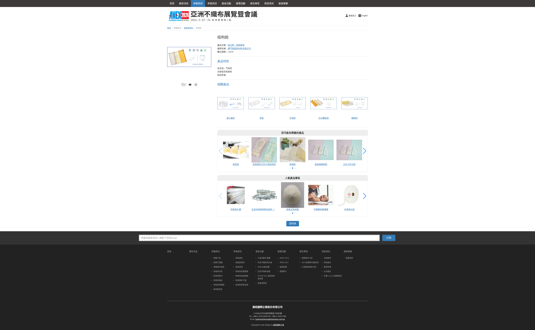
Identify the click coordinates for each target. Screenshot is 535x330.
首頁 (172, 3)
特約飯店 (327, 262)
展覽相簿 (283, 267)
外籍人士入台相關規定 (333, 276)
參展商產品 (188, 28)
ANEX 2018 (284, 258)
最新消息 (184, 3)
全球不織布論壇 (264, 271)
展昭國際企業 (278, 325)
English (365, 16)
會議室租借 (240, 262)
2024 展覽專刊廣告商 (310, 262)
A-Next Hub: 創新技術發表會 (266, 277)
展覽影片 (283, 271)
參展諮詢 (239, 267)
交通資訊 (327, 258)
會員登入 (352, 16)
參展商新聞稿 (218, 285)
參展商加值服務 (241, 276)
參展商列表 (217, 271)
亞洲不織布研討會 (265, 262)
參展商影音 (217, 289)
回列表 (292, 223)
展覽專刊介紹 (307, 258)
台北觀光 (327, 271)
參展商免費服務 (241, 271)
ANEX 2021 (284, 262)
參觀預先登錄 (218, 267)
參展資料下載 (240, 280)
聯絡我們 (349, 258)
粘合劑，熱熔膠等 (236, 45)
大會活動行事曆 (264, 258)
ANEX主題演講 (263, 267)
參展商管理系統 (241, 285)
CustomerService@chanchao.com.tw (270, 319)
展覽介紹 (217, 258)
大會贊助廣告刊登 (309, 267)
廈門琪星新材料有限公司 (239, 48)
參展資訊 (239, 258)
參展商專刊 (217, 276)
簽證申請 (327, 267)
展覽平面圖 (217, 262)
